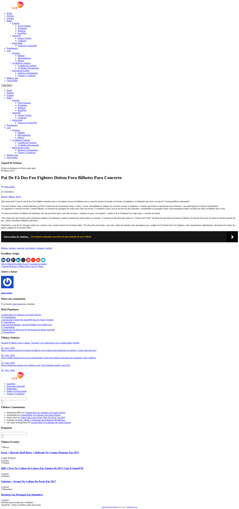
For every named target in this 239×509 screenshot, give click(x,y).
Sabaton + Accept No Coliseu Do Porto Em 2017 (28, 481)
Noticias (10, 16)
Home (9, 13)
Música (12, 197)
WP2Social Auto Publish (109, 507)
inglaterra (40, 248)
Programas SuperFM (16, 386)
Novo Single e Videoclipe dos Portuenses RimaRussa (41, 420)
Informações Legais (20, 70)
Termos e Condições (27, 75)
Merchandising (24, 58)
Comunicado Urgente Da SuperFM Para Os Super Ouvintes (27, 320)
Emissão (16, 23)
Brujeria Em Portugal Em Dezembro (22, 494)
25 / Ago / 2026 (8, 348)
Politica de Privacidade (17, 391)
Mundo (4, 197)
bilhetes (4, 248)
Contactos (22, 41)
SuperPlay (22, 33)
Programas (22, 28)
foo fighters (30, 248)
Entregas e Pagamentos (28, 73)
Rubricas (21, 31)
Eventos (10, 18)
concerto (20, 248)
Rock (18, 197)
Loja (9, 51)
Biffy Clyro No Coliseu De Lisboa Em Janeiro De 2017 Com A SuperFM (42, 468)
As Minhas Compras (21, 63)
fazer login (17, 304)
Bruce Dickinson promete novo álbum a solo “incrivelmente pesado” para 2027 (36, 365)
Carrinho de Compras (27, 65)
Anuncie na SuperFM (27, 46)
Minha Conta (12, 78)
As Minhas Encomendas (28, 68)
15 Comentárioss (8, 317)
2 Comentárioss (8, 327)
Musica (21, 60)
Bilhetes (21, 55)
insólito (49, 248)
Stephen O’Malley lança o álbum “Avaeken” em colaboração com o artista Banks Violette (40, 343)
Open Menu (6, 85)
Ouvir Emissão (24, 26)
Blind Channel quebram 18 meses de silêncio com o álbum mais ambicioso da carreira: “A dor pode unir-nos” (49, 350)
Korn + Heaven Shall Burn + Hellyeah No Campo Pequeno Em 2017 (40, 452)
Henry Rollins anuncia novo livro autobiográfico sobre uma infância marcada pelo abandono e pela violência (48, 358)
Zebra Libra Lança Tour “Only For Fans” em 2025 (43, 417)
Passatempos (12, 48)
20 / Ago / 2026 (8, 355)
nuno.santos (9, 187)
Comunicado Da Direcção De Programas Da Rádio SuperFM (28, 330)
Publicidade (17, 43)
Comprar (5, 460)
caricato (12, 248)
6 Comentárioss (8, 322)
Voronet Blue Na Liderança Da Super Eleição (21, 315)
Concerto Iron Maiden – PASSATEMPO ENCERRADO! (26, 325)
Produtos (16, 53)
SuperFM (16, 36)
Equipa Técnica (24, 38)
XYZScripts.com (132, 507)
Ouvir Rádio (12, 80)
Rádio (9, 21)
